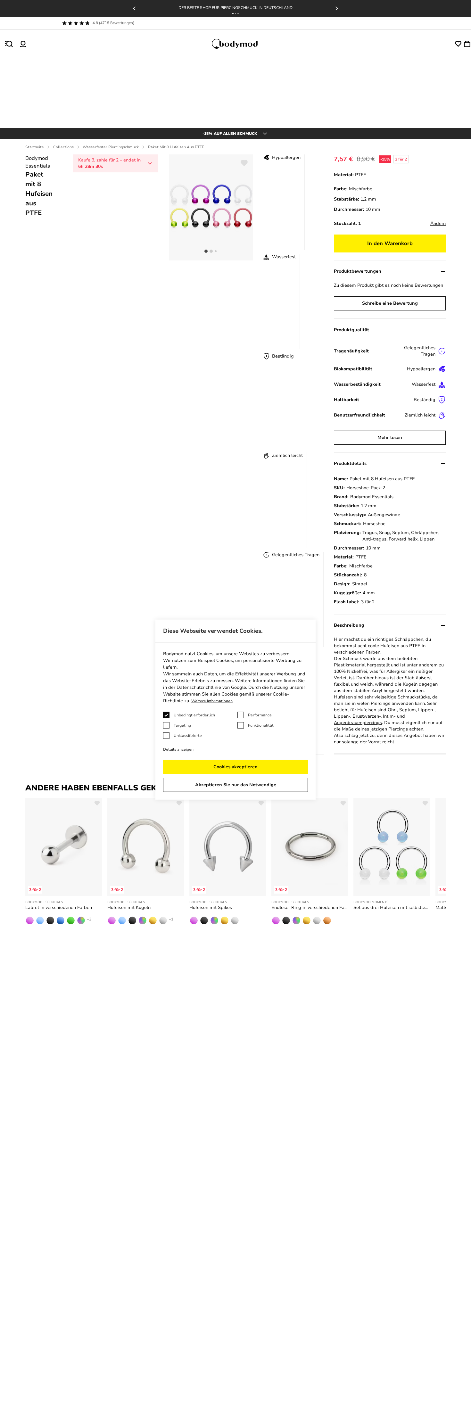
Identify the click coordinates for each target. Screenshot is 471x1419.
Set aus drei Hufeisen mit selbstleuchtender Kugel (391, 907)
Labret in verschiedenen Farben (58, 907)
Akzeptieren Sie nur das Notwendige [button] (235, 785)
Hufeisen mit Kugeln (129, 907)
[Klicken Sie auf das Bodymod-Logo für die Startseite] (240, 43)
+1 (171, 919)
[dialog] (235, 709)
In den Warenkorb (390, 243)
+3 (89, 919)
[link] (29, 920)
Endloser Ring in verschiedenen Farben (309, 907)
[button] (233, 13)
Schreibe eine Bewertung (390, 303)
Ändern (438, 223)
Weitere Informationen (212, 701)
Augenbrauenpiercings (358, 723)
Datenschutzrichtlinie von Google (211, 687)
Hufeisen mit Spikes (210, 907)
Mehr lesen (389, 437)
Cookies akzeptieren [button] (235, 767)
